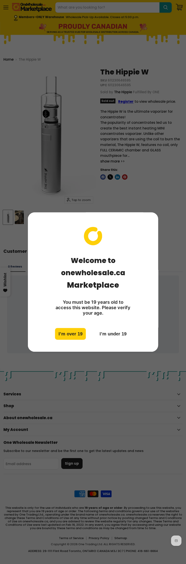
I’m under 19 (113, 333)
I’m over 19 (71, 333)
